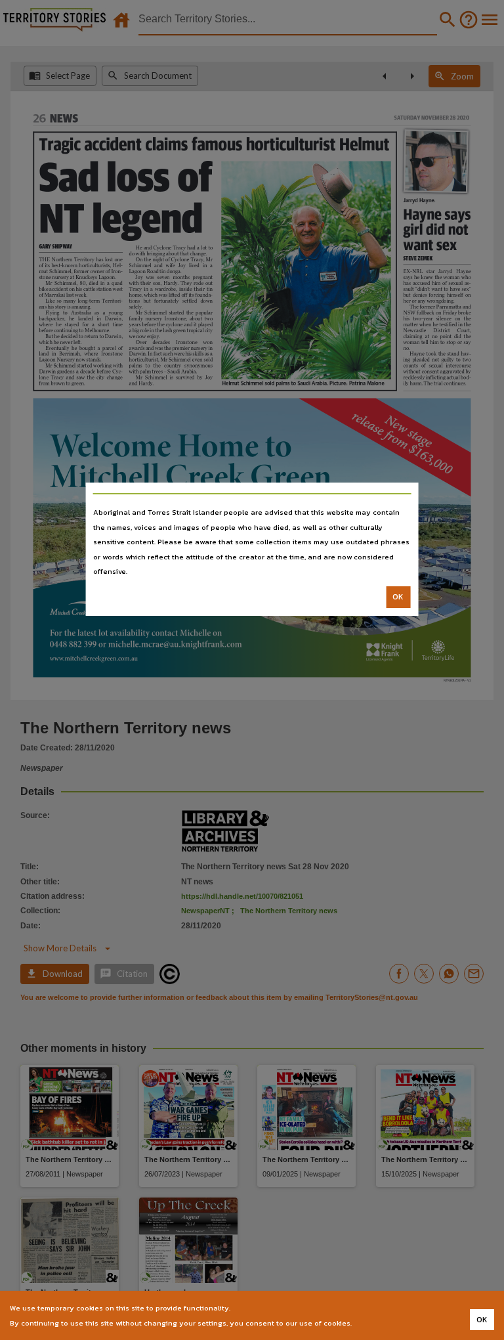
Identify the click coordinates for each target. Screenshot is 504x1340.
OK (398, 597)
